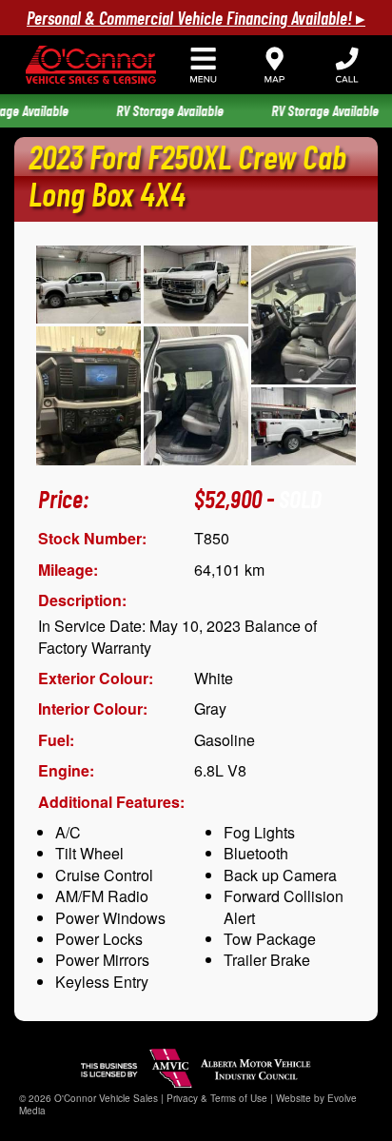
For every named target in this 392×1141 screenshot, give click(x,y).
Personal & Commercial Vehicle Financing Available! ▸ (196, 19)
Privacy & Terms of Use (217, 1098)
